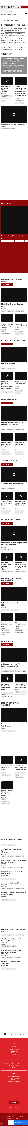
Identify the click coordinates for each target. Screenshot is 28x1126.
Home (3, 20)
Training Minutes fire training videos (15, 32)
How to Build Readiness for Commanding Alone (5, 686)
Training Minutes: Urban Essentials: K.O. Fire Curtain (20, 503)
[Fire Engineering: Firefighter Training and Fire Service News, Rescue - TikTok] (11, 7)
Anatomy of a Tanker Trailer (12, 483)
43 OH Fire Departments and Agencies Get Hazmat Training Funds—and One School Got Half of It (20, 92)
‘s (6, 28)
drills (20, 33)
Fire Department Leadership (5, 96)
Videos (13, 128)
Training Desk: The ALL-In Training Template (7, 325)
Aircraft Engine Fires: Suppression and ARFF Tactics (20, 767)
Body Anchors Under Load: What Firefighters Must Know (11, 951)
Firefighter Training (7, 71)
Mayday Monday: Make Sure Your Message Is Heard (7, 444)
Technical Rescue (5, 610)
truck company (12, 42)
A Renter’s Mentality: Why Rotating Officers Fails (11, 665)
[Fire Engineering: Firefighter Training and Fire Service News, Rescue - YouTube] (4, 7)
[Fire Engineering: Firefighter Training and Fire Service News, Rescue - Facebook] (6, 7)
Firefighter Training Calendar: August (13, 929)
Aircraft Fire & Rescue (19, 773)
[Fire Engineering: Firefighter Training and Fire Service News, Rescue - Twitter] (13, 7)
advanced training (12, 37)
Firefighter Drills (10, 311)
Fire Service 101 (8, 35)
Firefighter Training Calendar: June (12, 305)
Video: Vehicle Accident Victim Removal (20, 624)
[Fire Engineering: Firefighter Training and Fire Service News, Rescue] (8, 12)
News (14, 71)
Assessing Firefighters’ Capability (11, 839)
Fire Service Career (6, 98)
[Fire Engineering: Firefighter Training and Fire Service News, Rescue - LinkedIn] (9, 7)
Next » (22, 1034)
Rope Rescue (9, 957)
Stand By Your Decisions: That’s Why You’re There (20, 685)
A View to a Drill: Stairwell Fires (11, 883)
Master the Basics (8, 363)
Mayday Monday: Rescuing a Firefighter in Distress (12, 423)
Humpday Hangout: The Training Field (13, 125)
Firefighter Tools (18, 390)
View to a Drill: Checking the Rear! (21, 325)
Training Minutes (10, 488)
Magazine (24, 671)
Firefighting (4, 392)
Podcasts (4, 100)
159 (18, 1034)
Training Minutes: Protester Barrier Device (6, 503)
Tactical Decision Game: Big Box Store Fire (6, 767)
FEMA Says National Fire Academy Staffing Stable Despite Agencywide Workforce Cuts (13, 59)
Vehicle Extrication (14, 610)
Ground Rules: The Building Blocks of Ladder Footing (20, 383)
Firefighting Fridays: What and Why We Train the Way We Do (20, 565)
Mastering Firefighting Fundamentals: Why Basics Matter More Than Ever (7, 384)
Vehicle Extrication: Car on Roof (7, 624)
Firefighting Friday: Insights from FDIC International (14, 543)
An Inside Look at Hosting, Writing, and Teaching (5, 89)
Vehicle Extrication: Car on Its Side (12, 604)
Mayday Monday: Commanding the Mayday (20, 444)
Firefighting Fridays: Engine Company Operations (6, 565)
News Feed (19, 71)
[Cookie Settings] (1, 1124)
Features (3, 311)
